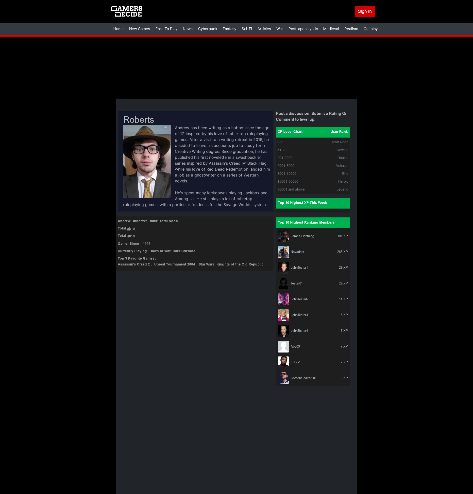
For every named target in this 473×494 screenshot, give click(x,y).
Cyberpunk (207, 28)
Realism (351, 28)
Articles (264, 28)
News (188, 28)
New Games (139, 28)
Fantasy (229, 28)
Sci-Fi (247, 28)
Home (118, 28)
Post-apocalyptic (303, 28)
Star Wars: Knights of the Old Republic (231, 264)
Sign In (365, 11)
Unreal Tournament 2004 (174, 264)
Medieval (331, 28)
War (279, 28)
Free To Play (166, 28)
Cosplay (371, 28)
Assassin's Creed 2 (134, 264)
